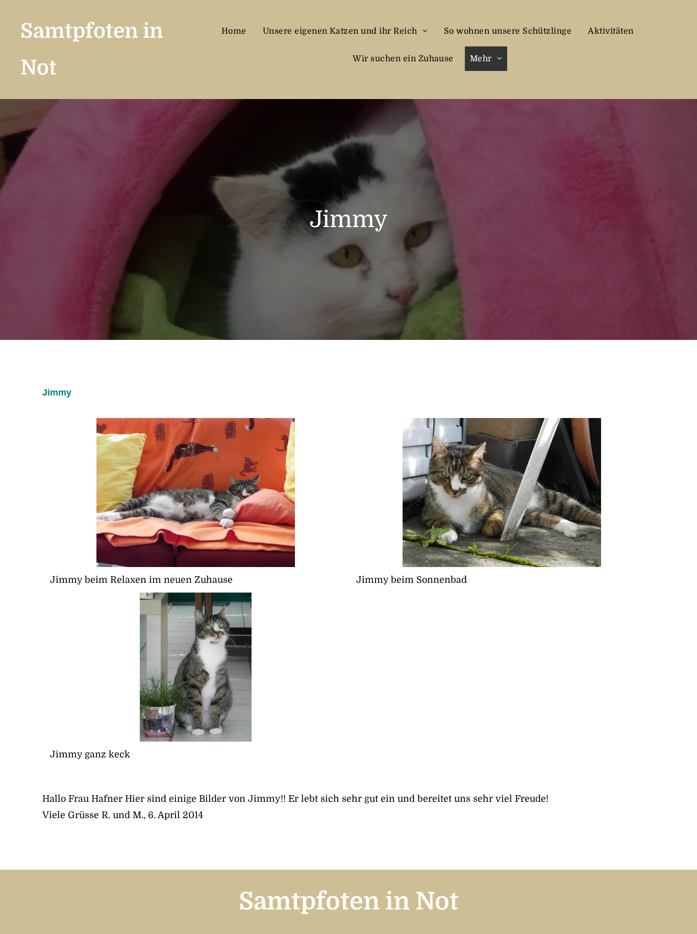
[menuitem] (237, 31)
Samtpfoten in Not (349, 902)
